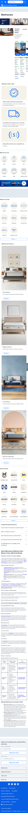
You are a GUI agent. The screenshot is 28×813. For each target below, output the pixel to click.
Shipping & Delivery (6, 772)
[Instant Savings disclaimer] (18, 68)
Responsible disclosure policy (8, 796)
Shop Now (24, 29)
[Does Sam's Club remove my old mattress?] (26, 535)
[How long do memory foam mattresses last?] (26, 539)
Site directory (4, 788)
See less (13, 239)
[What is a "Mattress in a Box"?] (26, 532)
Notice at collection (5, 791)
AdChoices (13, 802)
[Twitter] (15, 784)
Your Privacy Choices (8, 804)
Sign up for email (14, 762)
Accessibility (14, 791)
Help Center (4, 775)
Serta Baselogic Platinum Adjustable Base (22, 696)
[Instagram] (12, 784)
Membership (4, 768)
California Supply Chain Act (7, 793)
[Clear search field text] (19, 2)
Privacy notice (12, 788)
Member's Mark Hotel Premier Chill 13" (22, 668)
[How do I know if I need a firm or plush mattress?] (26, 528)
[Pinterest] (18, 784)
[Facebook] (9, 784)
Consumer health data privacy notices (9, 799)
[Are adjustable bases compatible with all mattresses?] (26, 544)
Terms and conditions (6, 808)
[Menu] (2, 2)
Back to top (25, 811)
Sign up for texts (14, 753)
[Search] (22, 2)
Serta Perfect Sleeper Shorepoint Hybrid (21, 678)
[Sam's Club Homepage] (5, 2)
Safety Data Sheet (5, 802)
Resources (3, 779)
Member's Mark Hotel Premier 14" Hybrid (22, 688)
